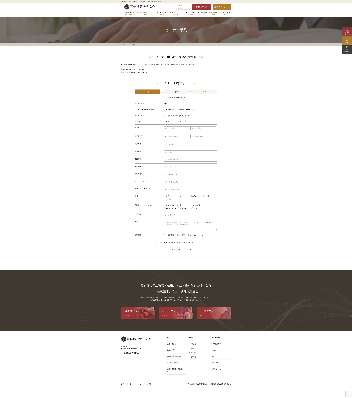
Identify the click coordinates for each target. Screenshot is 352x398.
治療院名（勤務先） (142, 189)
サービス (192, 338)
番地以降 (138, 166)
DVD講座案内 (202, 13)
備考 (136, 221)
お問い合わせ (220, 7)
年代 (136, 196)
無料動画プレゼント (202, 7)
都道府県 (138, 151)
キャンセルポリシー (146, 384)
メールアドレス (140, 181)
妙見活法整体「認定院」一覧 (176, 370)
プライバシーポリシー (165, 242)
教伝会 (193, 344)
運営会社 (180, 8)
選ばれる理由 (161, 13)
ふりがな (138, 136)
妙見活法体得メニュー (176, 13)
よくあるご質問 (224, 13)
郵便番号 (138, 144)
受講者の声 (213, 13)
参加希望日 (139, 116)
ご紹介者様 (139, 214)
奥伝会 (193, 348)
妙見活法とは (129, 13)
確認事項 (138, 235)
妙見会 (193, 357)
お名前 (137, 127)
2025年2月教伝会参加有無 (144, 110)
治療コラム (181, 5)
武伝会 (193, 352)
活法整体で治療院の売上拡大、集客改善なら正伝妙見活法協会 (210, 384)
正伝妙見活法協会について (145, 13)
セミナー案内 (190, 13)
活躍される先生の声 (174, 356)
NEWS (213, 350)
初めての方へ (171, 338)
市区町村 (138, 159)
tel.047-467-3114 (130, 353)
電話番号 (138, 174)
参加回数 (138, 121)
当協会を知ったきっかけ (143, 205)
